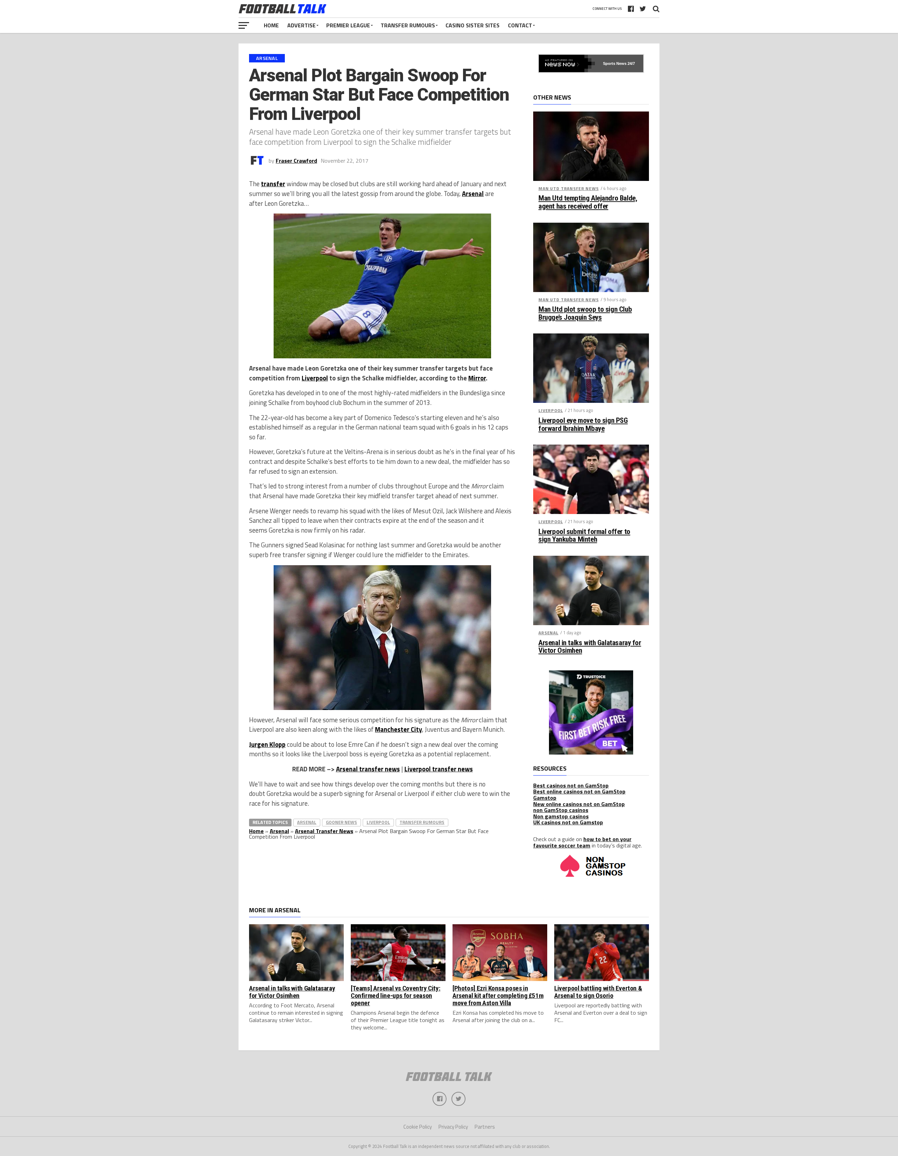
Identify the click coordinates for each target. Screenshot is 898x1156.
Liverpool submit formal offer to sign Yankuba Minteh (584, 536)
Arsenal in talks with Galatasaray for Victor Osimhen (589, 647)
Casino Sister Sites (472, 25)
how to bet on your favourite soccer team (582, 842)
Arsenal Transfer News (324, 831)
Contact (520, 25)
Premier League (348, 25)
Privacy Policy (453, 1127)
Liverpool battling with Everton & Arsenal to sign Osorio (598, 992)
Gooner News (341, 822)
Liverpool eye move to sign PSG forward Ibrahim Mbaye (583, 425)
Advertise (301, 25)
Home (271, 25)
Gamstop (544, 797)
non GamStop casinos (560, 810)
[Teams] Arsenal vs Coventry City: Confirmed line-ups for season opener (395, 995)
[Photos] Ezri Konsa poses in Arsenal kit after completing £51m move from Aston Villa (498, 995)
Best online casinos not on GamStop (579, 791)
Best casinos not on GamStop (571, 785)
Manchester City (398, 729)
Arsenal (473, 193)
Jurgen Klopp (267, 744)
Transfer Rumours (408, 25)
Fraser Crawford (296, 160)
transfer (273, 184)
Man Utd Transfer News (568, 188)
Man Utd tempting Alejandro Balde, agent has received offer (587, 202)
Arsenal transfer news (368, 769)
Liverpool (315, 378)
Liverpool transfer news (438, 769)
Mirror (477, 378)
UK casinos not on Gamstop (568, 822)
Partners (485, 1127)
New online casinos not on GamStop (579, 804)
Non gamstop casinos (561, 816)
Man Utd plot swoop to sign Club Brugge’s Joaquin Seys (585, 313)
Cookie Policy (417, 1127)
